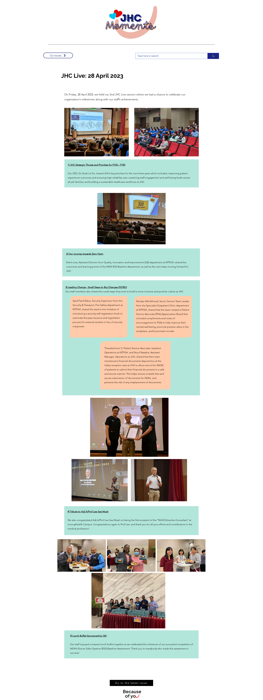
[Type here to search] (213, 56)
